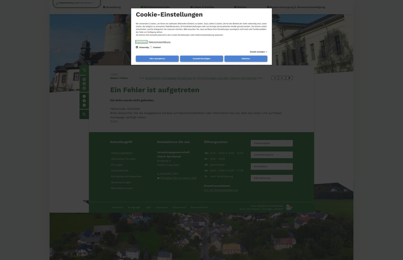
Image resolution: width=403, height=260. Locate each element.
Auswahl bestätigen (201, 59)
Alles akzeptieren (157, 59)
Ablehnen (245, 59)
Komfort (157, 47)
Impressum (141, 42)
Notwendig (144, 47)
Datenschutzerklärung (159, 42)
